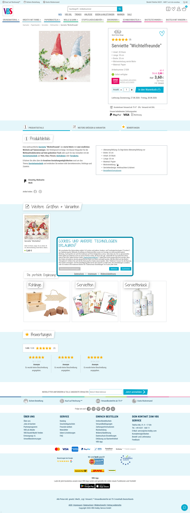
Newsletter (64, 430)
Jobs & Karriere (29, 424)
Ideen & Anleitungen (104, 14)
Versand (161, 83)
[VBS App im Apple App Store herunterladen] (102, 486)
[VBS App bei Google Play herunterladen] (87, 486)
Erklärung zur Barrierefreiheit (107, 439)
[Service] (168, 8)
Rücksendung (101, 430)
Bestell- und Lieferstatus (141, 437)
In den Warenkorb (147, 89)
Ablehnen (114, 269)
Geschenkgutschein (67, 424)
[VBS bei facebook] (89, 408)
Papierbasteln (35, 25)
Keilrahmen (61, 156)
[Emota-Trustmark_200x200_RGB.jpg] (126, 460)
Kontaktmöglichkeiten (140, 434)
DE (187, 2)
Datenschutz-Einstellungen (106, 436)
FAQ (61, 436)
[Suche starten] (119, 9)
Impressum (92, 274)
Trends (78, 14)
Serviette (42, 147)
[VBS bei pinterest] (98, 408)
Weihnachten (54, 25)
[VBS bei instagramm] (93, 408)
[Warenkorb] (184, 8)
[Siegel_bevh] (96, 461)
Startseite (26, 25)
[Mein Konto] (178, 8)
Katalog (63, 421)
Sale (129, 14)
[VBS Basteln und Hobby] (7, 10)
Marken (120, 14)
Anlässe (88, 14)
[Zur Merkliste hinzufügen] (162, 33)
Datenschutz (79, 274)
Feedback (136, 440)
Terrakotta (74, 156)
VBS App (99, 442)
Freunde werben (66, 427)
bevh (97, 457)
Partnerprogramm (30, 427)
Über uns (27, 421)
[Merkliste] (173, 8)
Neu (60, 14)
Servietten (45, 25)
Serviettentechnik (30, 156)
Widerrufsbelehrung (103, 433)
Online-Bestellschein (103, 421)
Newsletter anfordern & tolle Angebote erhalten (65, 392)
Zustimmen (126, 269)
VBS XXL (68, 14)
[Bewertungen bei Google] (65, 460)
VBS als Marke (29, 430)
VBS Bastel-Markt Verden (33, 433)
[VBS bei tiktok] (108, 408)
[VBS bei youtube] (103, 408)
